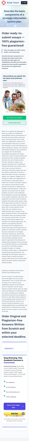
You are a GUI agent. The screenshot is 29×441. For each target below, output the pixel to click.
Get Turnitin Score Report (14, 117)
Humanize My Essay (14, 122)
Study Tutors (13, 2)
